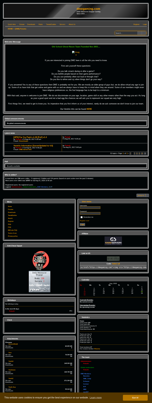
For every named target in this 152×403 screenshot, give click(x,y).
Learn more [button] (96, 397)
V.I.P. (50, 187)
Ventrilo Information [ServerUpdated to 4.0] (33, 146)
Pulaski (18, 139)
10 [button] (142, 153)
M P (84, 386)
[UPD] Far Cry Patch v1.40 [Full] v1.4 (30, 137)
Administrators (17, 187)
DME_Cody (87, 378)
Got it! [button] (135, 397)
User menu (86, 202)
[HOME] (41, 11)
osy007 (86, 392)
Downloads (23, 141)
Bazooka (86, 376)
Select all (116, 264)
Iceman (86, 384)
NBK (84, 389)
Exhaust (86, 381)
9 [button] (139, 153)
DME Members (42, 187)
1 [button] (130, 153)
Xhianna (97, 349)
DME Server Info (25, 149)
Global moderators (29, 187)
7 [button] (134, 153)
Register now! (84, 220)
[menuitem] (20, 24)
